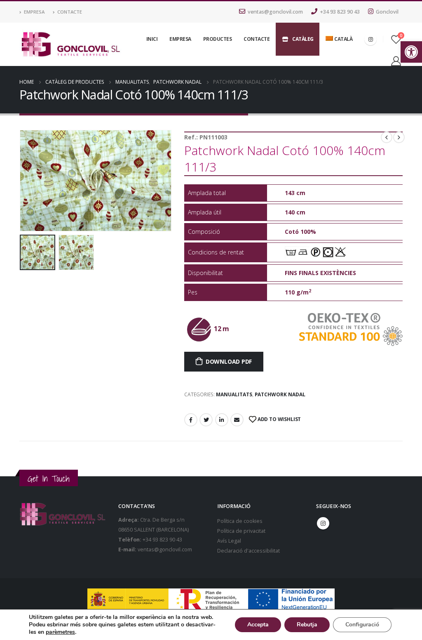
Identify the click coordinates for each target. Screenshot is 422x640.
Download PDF (229, 361)
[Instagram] (370, 39)
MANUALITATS (234, 394)
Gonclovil (387, 11)
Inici (152, 38)
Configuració (362, 624)
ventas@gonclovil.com (275, 11)
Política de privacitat (241, 530)
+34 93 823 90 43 (340, 11)
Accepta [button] (258, 624)
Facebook (190, 419)
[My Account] (396, 61)
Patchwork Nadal (280, 394)
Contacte (69, 12)
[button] (411, 52)
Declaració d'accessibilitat (248, 550)
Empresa (34, 12)
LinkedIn (221, 419)
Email (237, 419)
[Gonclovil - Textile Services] (70, 44)
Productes (217, 38)
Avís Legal (229, 540)
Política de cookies (240, 521)
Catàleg (303, 38)
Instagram (323, 523)
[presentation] (21, 180)
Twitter (206, 419)
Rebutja (307, 624)
